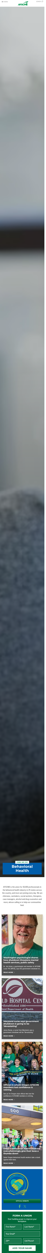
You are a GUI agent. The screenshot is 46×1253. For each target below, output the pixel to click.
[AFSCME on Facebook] (19, 1206)
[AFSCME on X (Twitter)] (25, 1206)
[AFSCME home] (23, 3)
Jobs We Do (22, 862)
